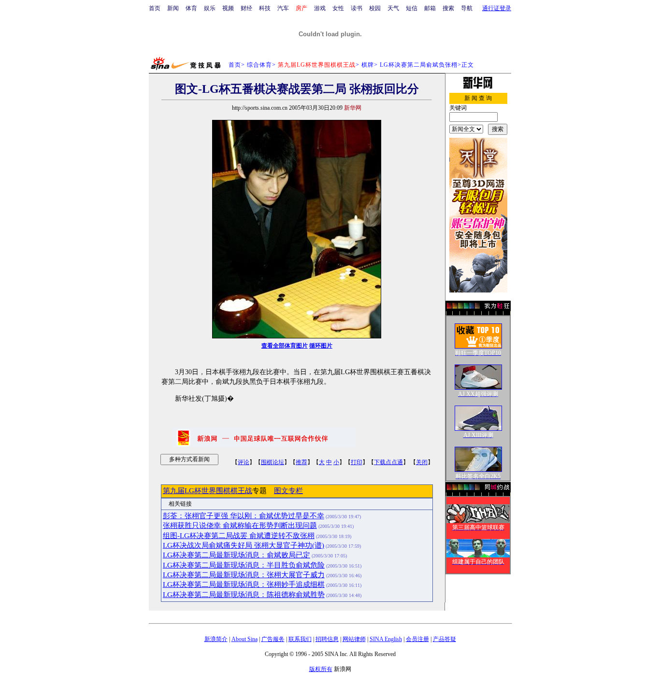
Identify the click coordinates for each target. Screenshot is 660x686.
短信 (411, 8)
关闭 (422, 462)
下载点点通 (388, 462)
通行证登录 (496, 8)
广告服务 (273, 639)
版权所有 (320, 669)
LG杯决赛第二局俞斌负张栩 (419, 64)
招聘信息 (327, 639)
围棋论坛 (272, 462)
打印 (356, 462)
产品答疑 (444, 639)
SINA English (386, 639)
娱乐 (209, 8)
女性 (338, 8)
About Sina (244, 639)
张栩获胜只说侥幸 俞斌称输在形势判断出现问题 (240, 525)
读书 (356, 8)
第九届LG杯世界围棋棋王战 (207, 491)
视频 (228, 8)
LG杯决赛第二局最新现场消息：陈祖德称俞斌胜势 (244, 594)
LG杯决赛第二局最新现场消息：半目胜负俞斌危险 (244, 565)
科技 (265, 8)
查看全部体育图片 (284, 345)
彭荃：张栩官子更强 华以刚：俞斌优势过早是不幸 (243, 516)
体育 (191, 8)
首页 (154, 8)
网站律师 (354, 639)
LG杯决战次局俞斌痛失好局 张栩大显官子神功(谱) (243, 545)
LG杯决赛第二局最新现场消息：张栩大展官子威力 (244, 575)
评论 (243, 462)
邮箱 (430, 8)
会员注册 (417, 639)
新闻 (173, 8)
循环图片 (320, 345)
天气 (393, 8)
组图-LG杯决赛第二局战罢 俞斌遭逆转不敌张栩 (239, 536)
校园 (375, 8)
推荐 (301, 462)
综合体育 (259, 64)
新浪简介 (216, 639)
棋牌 (367, 64)
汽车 (283, 8)
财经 (246, 8)
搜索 (448, 8)
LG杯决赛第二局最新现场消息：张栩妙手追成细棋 (244, 584)
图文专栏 (288, 491)
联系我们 (300, 639)
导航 (467, 8)
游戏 (320, 8)
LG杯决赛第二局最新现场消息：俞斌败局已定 (236, 555)
